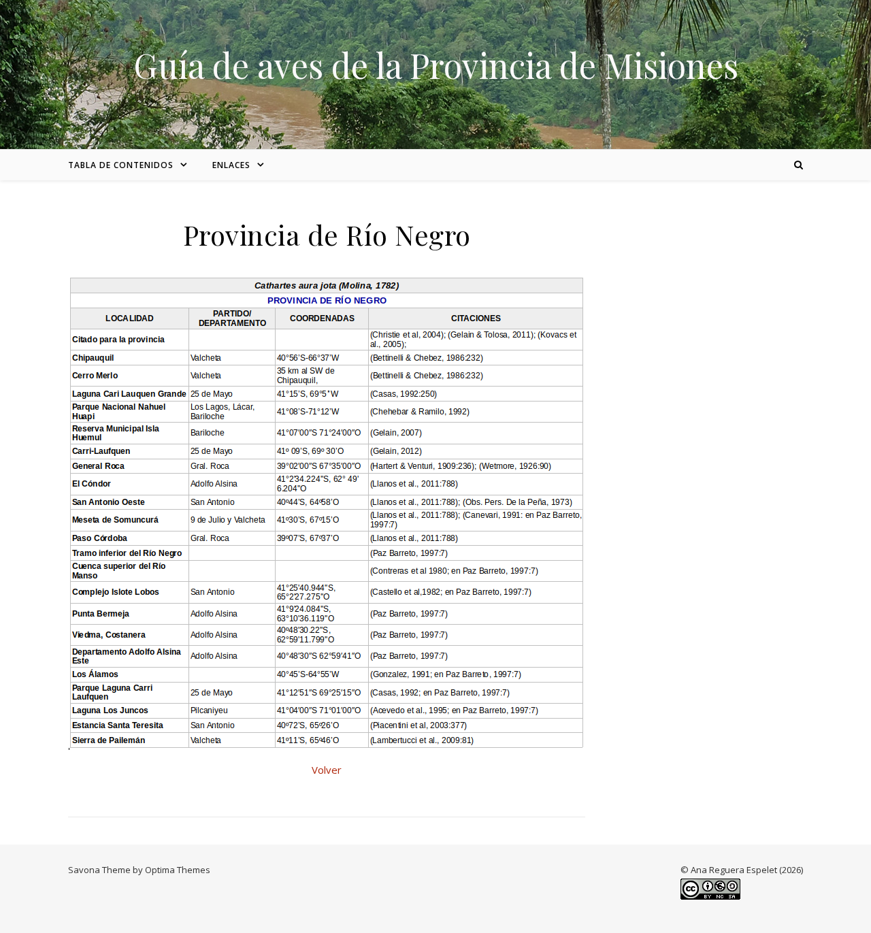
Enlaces (231, 165)
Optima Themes (177, 870)
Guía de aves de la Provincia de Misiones (435, 65)
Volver (327, 769)
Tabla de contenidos (121, 165)
